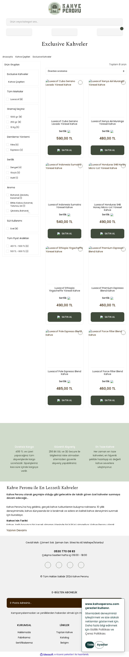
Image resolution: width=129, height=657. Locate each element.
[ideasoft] (46, 654)
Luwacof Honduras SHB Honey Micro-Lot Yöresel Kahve (107, 207)
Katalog (64, 637)
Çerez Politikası (95, 633)
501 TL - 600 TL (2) (19, 251)
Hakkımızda (24, 632)
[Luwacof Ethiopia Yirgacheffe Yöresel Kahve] (64, 265)
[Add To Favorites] (80, 82)
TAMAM (90, 645)
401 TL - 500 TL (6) (19, 246)
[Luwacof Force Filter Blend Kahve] (107, 348)
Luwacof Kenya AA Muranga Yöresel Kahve (107, 123)
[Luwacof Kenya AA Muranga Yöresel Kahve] (107, 98)
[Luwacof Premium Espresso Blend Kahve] (107, 265)
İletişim (64, 642)
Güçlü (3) (15, 172)
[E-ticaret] (64, 654)
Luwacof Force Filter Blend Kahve (107, 373)
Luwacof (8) (16, 99)
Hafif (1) (14, 177)
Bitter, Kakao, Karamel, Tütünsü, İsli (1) (21, 204)
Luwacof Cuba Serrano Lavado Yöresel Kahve (64, 123)
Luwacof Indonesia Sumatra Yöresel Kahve (64, 206)
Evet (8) (14, 228)
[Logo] (64, 8)
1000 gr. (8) (16, 116)
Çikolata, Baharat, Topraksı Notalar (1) (20, 212)
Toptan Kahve (64, 632)
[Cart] (109, 32)
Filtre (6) (14, 144)
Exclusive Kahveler (42, 56)
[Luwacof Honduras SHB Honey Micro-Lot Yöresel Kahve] (107, 182)
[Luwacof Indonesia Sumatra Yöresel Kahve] (64, 182)
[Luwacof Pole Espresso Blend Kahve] (64, 348)
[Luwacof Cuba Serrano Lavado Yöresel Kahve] (64, 98)
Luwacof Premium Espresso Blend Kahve (108, 289)
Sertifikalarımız (24, 642)
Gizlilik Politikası (100, 629)
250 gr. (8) (15, 122)
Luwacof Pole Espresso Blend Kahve (64, 373)
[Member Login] (64, 32)
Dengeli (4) (16, 167)
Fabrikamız (24, 637)
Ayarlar (100, 645)
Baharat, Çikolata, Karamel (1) (19, 196)
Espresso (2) (16, 149)
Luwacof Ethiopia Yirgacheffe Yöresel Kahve (64, 289)
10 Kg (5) (14, 127)
